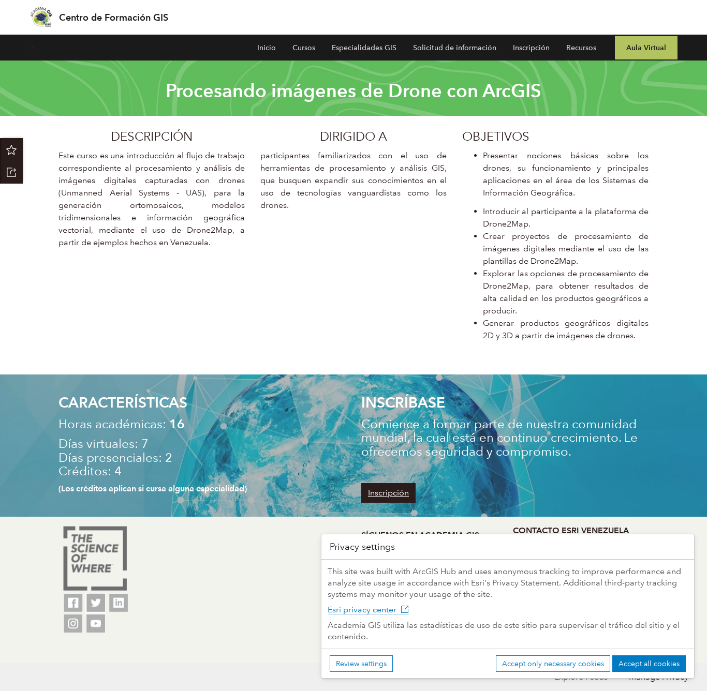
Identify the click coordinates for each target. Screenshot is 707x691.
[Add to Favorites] (11, 149)
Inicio (266, 47)
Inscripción (531, 47)
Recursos (581, 47)
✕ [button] (33, 47)
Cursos (303, 47)
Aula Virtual (646, 47)
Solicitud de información (454, 47)
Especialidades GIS (364, 47)
